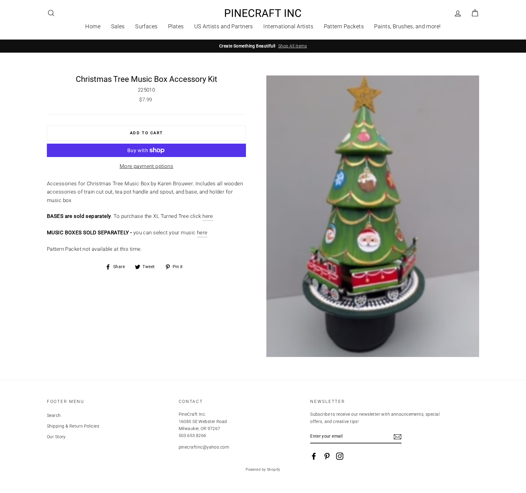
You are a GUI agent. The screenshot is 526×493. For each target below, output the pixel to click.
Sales (118, 26)
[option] (263, 46)
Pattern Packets (344, 26)
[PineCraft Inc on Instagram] (339, 456)
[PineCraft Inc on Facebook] (313, 456)
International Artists (288, 26)
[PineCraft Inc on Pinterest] (327, 456)
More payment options (147, 166)
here (207, 216)
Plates (176, 26)
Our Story (56, 436)
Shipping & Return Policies (73, 426)
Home (92, 26)
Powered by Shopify (263, 469)
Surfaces (146, 26)
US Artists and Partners (223, 26)
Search (54, 415)
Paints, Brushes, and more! (407, 26)
